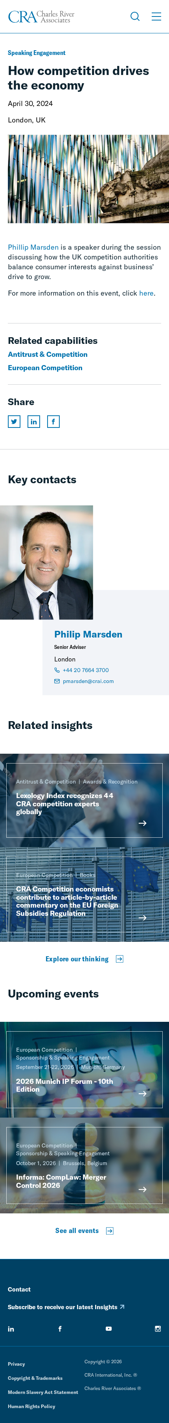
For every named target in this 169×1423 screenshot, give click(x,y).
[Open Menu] (156, 16)
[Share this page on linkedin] (34, 421)
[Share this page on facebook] (53, 421)
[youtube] (109, 1329)
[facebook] (60, 1329)
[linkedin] (11, 1329)
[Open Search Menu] (135, 16)
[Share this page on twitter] (14, 421)
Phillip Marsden (33, 247)
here (146, 293)
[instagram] (158, 1329)
